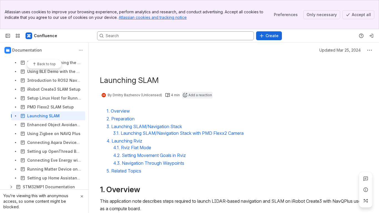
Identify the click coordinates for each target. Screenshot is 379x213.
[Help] (361, 35)
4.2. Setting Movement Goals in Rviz (149, 155)
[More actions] (80, 50)
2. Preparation (121, 118)
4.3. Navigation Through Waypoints (148, 163)
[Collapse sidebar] (7, 35)
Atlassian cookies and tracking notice (153, 17)
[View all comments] (365, 178)
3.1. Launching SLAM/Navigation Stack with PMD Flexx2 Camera (178, 133)
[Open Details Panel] (365, 189)
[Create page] (365, 200)
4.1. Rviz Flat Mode (132, 147)
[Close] (82, 196)
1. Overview (118, 111)
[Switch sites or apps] (17, 35)
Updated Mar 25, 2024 (340, 50)
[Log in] (371, 35)
